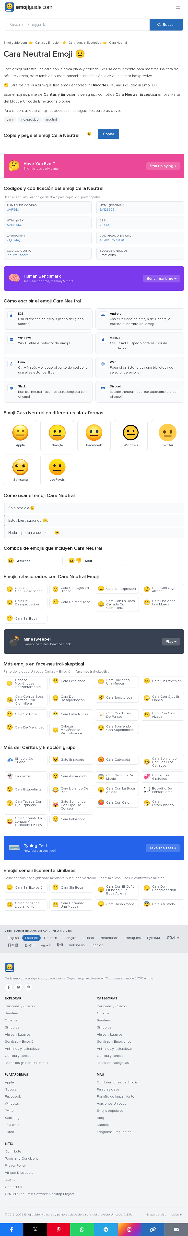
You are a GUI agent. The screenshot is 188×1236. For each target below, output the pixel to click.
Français (69, 938)
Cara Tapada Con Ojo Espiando (24, 803)
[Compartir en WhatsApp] (82, 1229)
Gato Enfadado (68, 759)
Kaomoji (103, 1125)
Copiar (108, 134)
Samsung (12, 1118)
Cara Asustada (159, 904)
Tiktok (9, 1132)
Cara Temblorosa (115, 697)
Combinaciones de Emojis (117, 1082)
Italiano (88, 938)
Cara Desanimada (116, 904)
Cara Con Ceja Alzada (159, 589)
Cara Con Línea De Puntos (114, 715)
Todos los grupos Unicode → (26, 1063)
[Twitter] (19, 987)
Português (133, 938)
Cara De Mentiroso (71, 602)
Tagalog (97, 945)
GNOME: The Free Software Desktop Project (39, 1194)
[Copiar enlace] (152, 1229)
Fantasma (18, 776)
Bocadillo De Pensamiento (158, 790)
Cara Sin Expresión (117, 588)
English (13, 938)
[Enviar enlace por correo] (176, 1229)
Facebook (13, 1096)
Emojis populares (110, 1111)
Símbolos (12, 1027)
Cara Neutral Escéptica (85, 43)
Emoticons (108, 255)
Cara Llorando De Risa (70, 790)
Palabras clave (108, 1089)
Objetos (11, 1020)
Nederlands (109, 938)
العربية (46, 945)
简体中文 (173, 938)
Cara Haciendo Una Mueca (159, 602)
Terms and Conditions (21, 1158)
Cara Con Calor (114, 802)
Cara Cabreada (114, 759)
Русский (153, 938)
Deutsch (50, 938)
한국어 (29, 945)
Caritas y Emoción (47, 43)
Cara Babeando (68, 819)
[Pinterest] (28, 987)
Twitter (10, 1111)
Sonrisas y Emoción (20, 1041)
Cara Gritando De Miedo (115, 777)
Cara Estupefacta (24, 789)
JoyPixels (12, 1125)
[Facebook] (9, 987)
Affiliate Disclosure (19, 1173)
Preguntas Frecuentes (114, 1132)
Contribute (13, 1151)
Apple (9, 1082)
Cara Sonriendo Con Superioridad (24, 589)
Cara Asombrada (69, 776)
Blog (100, 1118)
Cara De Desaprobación (22, 602)
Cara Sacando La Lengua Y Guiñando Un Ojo (24, 821)
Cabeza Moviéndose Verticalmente (67, 729)
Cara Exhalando (68, 681)
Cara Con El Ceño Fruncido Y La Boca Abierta (116, 889)
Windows (12, 1103)
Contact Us (13, 1187)
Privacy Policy (15, 1165)
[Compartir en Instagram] (129, 1229)
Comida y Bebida (18, 1056)
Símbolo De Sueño (19, 760)
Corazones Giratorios (156, 777)
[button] (48, 207)
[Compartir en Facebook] (11, 1229)
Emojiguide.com (15, 43)
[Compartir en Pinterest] (58, 1229)
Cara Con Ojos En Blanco (70, 589)
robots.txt (176, 1214)
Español (31, 938)
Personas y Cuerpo (20, 1006)
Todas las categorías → (114, 1063)
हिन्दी (60, 945)
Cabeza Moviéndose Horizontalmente (23, 683)
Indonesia (77, 945)
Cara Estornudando (158, 803)
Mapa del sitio (156, 1214)
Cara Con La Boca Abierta (116, 790)
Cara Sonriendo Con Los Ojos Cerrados (160, 762)
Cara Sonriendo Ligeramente (23, 905)
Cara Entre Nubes (70, 714)
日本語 (13, 945)
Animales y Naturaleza (22, 1049)
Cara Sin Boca (21, 618)
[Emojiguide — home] (28, 7)
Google (11, 1089)
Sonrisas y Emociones (114, 1041)
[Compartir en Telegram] (106, 1229)
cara (10, 119)
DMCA (10, 1180)
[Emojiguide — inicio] (9, 968)
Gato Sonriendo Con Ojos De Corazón (69, 805)
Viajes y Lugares (18, 1034)
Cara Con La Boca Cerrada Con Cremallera (116, 604)
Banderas (12, 1013)
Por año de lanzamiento (115, 1096)
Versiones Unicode (112, 1103)
